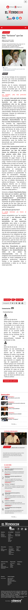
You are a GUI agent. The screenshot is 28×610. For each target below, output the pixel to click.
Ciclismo (17, 548)
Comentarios (6, 308)
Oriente (11, 566)
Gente (2, 564)
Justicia (9, 536)
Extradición (7, 299)
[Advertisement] (14, 283)
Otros (9, 584)
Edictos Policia (10, 579)
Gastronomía (3, 563)
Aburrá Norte (12, 563)
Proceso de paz (10, 537)
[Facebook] (10, 303)
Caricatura (2, 535)
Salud (2, 565)
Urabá (9, 539)
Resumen (9, 541)
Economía (9, 534)
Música (10, 553)
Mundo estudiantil (4, 549)
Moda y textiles (17, 535)
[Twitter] (12, 303)
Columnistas (3, 534)
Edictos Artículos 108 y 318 (12, 581)
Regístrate (19, 6)
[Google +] (16, 303)
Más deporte (18, 550)
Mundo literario (11, 552)
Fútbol (17, 549)
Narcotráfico (19, 299)
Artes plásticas (11, 549)
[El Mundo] (13, 12)
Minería (18, 563)
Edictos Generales (10, 578)
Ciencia (2, 548)
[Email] (19, 303)
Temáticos (19, 564)
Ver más (14, 424)
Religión (10, 551)
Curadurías (9, 582)
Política (9, 538)
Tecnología (2, 550)
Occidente (11, 565)
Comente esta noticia (10, 381)
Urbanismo (10, 540)
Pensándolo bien (3, 536)
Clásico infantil (3, 578)
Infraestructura (10, 535)
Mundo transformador (4, 567)
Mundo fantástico (11, 550)
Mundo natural (3, 566)
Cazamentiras (3, 568)
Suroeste (11, 567)
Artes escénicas (11, 548)
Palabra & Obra (11, 554)
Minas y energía (17, 534)
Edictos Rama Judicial (11, 580)
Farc (13, 299)
